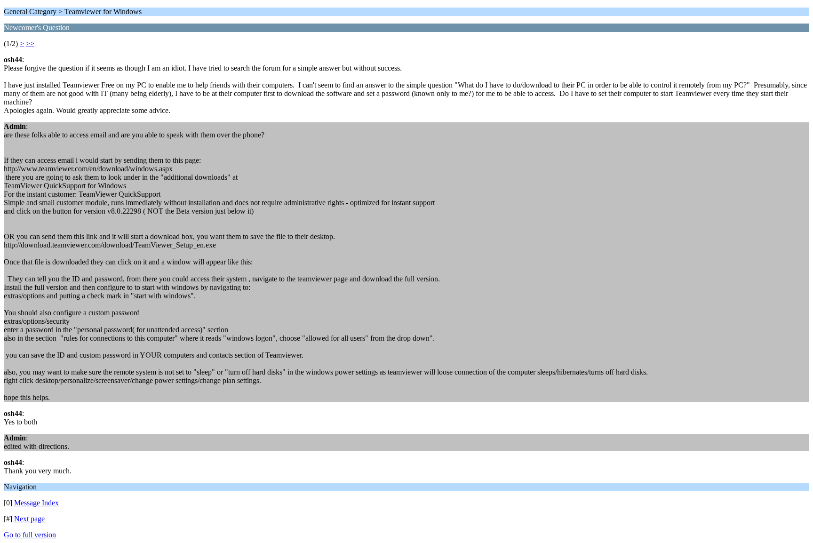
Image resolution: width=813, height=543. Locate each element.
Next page (29, 519)
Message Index (36, 503)
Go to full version (30, 535)
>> (30, 44)
